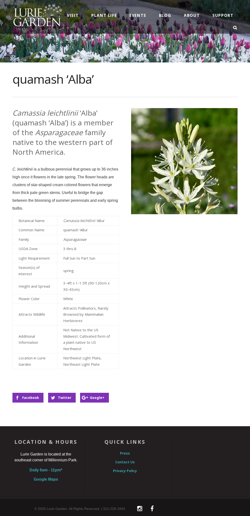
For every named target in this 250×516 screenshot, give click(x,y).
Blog (165, 16)
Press (125, 453)
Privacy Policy (125, 471)
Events (137, 16)
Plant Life (104, 16)
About (192, 16)
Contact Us (125, 462)
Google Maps (46, 479)
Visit (73, 16)
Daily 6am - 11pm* (46, 470)
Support (222, 16)
